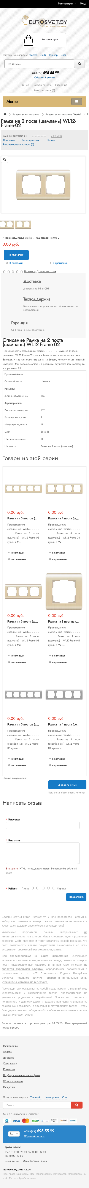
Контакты (9, 1069)
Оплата (7, 1051)
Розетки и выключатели (26, 114)
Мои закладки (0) (44, 90)
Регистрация (65, 3)
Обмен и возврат (13, 1081)
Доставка (8, 1057)
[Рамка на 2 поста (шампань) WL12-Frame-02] (43, 185)
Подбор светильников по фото (21, 1075)
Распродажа (10, 1046)
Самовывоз (10, 1063)
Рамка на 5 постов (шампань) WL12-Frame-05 (38, 518)
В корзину (17, 255)
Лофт (43, 55)
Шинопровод (52, 1097)
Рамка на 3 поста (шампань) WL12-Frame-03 (37, 621)
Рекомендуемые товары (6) (18, 144)
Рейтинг (12, 889)
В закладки (16, 263)
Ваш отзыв (14, 840)
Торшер (54, 55)
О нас (25, 85)
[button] (84, 3)
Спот (63, 55)
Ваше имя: (14, 819)
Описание (9, 140)
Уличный (35, 1097)
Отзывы (51, 140)
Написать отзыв (47, 271)
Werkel (28, 238)
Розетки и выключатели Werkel (63, 114)
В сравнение (60, 263)
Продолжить (76, 897)
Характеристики (31, 140)
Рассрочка (61, 85)
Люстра (33, 55)
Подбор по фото (42, 85)
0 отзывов (56, 136)
